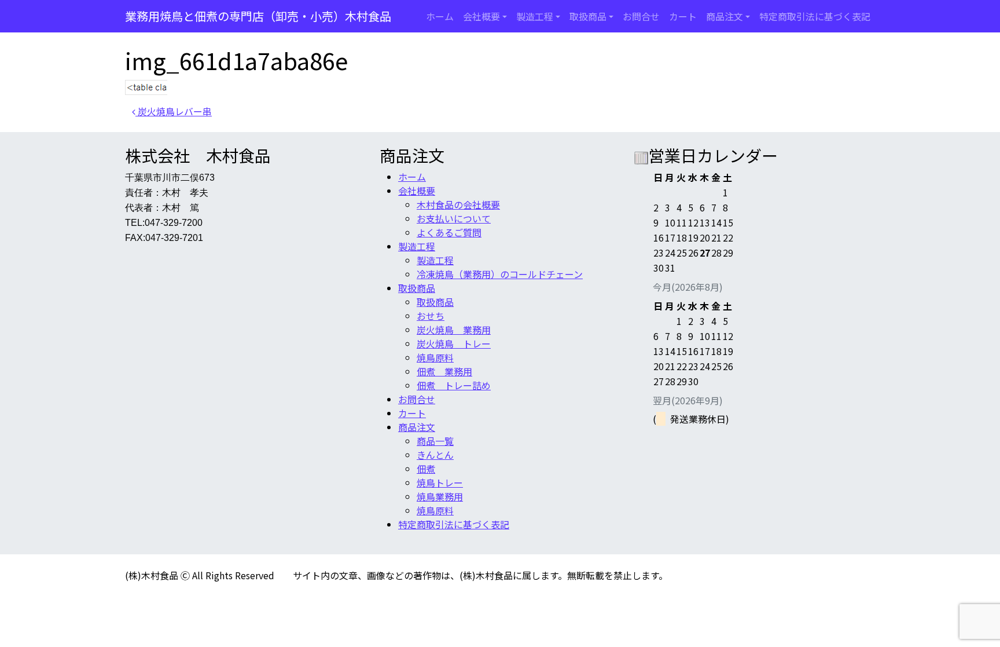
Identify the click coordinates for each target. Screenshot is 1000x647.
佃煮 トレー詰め (454, 385)
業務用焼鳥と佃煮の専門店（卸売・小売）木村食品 (258, 16)
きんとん (435, 455)
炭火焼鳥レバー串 (173, 111)
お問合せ (641, 16)
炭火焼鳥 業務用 (454, 330)
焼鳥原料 (435, 357)
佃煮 (426, 469)
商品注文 (724, 16)
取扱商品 (587, 16)
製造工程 (534, 16)
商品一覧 (435, 441)
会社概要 (481, 16)
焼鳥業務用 (440, 496)
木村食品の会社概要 (458, 204)
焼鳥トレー (440, 482)
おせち (430, 316)
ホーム (440, 16)
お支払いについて (454, 218)
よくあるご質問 (449, 232)
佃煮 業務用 (444, 371)
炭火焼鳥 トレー (454, 343)
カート (683, 16)
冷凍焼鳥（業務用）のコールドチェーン (500, 274)
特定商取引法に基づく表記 (814, 16)
